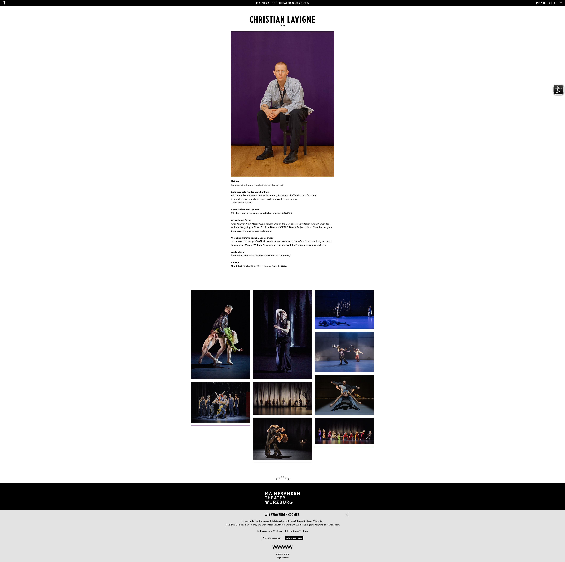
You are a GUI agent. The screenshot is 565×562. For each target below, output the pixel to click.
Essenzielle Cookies (271, 531)
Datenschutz (282, 553)
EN (550, 3)
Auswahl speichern (272, 537)
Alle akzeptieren (294, 537)
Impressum (283, 557)
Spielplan (541, 3)
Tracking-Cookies (298, 531)
